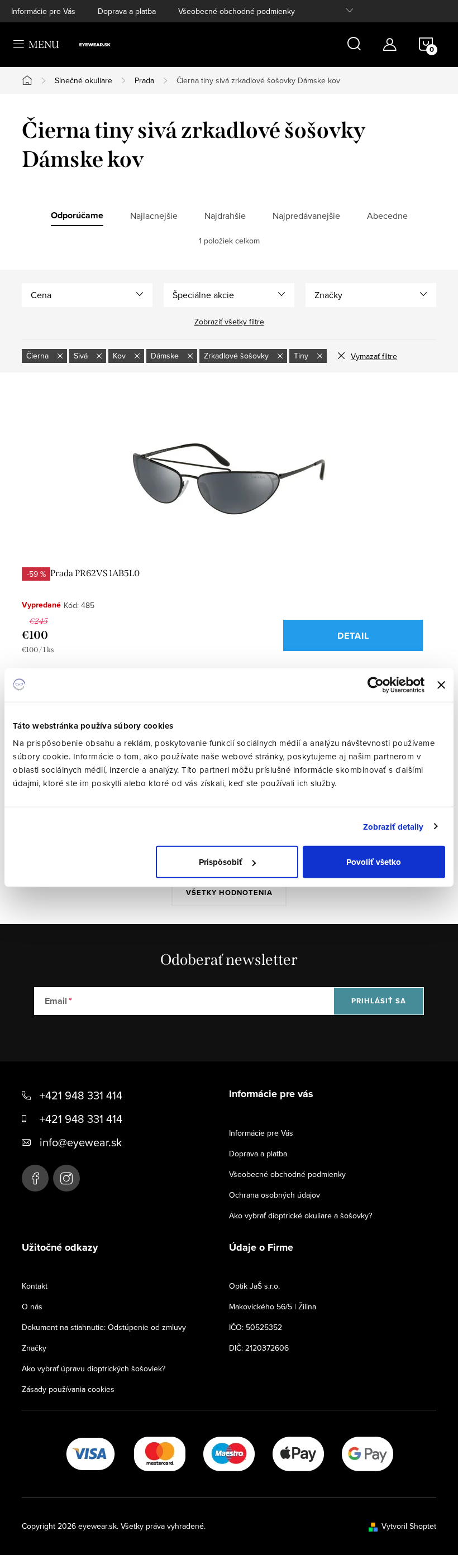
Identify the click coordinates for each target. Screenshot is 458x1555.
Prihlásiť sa (378, 1001)
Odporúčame (77, 216)
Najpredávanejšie (306, 216)
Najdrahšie (225, 216)
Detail (353, 635)
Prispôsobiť (220, 862)
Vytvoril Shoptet (408, 1526)
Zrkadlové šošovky (237, 355)
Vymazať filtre (374, 356)
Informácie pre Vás (43, 11)
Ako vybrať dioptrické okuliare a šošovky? (300, 1215)
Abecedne (387, 216)
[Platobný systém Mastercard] (160, 1453)
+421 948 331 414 (81, 1095)
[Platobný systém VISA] (90, 1453)
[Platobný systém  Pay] (298, 1453)
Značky (34, 1348)
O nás (32, 1307)
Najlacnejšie (154, 216)
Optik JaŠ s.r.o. (254, 1286)
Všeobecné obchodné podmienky (236, 11)
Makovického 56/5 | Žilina (272, 1307)
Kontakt (34, 1286)
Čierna (38, 355)
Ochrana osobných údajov (274, 1194)
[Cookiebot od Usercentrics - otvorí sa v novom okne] (375, 684)
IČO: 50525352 (255, 1327)
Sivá (82, 355)
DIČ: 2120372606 (259, 1348)
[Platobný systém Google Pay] (367, 1453)
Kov (120, 355)
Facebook (35, 1178)
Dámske (166, 355)
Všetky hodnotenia (229, 892)
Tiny (302, 355)
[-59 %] (229, 478)
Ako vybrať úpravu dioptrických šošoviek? (93, 1368)
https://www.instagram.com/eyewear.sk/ (66, 1178)
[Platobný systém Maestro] (229, 1453)
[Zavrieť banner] (441, 684)
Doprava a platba (127, 11)
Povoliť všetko (373, 862)
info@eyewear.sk (81, 1142)
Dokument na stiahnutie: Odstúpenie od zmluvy (104, 1327)
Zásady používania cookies (68, 1389)
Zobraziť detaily (393, 826)
